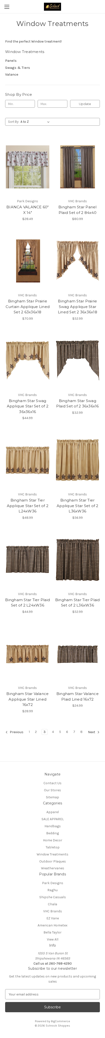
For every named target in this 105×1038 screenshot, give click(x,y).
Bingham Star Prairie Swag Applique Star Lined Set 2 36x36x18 (77, 306)
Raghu (52, 890)
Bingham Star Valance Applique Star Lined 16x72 (27, 699)
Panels (11, 60)
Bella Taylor (52, 932)
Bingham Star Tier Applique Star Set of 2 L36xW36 (77, 505)
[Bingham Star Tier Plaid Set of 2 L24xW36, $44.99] (27, 559)
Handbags (52, 826)
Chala (52, 904)
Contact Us (52, 783)
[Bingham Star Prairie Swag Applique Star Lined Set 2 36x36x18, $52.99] (77, 260)
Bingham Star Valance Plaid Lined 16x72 (77, 696)
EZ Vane (52, 918)
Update (85, 104)
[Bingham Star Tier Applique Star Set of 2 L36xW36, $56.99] (77, 459)
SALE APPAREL (53, 819)
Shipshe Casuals (52, 897)
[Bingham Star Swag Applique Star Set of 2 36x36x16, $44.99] (27, 360)
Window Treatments (52, 854)
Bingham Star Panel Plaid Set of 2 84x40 (77, 210)
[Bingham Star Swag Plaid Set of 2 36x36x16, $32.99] (77, 360)
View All (52, 939)
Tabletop (53, 847)
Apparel (52, 812)
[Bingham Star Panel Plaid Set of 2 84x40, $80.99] (77, 166)
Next (92, 732)
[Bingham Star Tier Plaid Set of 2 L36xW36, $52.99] (77, 559)
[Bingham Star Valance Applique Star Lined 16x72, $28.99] (27, 653)
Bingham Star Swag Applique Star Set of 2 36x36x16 (28, 406)
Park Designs (52, 883)
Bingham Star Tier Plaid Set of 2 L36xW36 (77, 603)
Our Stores (52, 790)
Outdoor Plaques (52, 861)
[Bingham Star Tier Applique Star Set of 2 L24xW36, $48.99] (27, 459)
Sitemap (52, 797)
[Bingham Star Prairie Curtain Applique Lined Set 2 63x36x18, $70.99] (27, 260)
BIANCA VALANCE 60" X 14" (27, 210)
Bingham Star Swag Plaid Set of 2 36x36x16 (77, 403)
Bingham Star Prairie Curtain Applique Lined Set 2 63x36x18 (28, 306)
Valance (11, 74)
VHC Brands (52, 911)
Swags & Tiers (17, 67)
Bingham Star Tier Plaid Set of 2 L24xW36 (27, 603)
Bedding (52, 833)
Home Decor (52, 840)
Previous (16, 732)
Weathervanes (52, 868)
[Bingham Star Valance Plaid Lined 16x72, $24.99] (77, 653)
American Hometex (52, 925)
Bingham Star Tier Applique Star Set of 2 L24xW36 (28, 505)
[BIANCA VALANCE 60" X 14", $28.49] (27, 166)
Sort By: (13, 121)
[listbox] (36, 121)
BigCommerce (60, 1021)
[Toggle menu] (6, 6)
